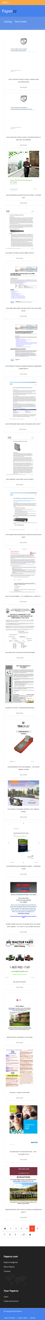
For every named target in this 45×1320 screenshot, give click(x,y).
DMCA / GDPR (22, 1318)
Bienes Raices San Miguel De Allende (19, 1037)
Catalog (8, 21)
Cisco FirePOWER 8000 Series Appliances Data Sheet (23, 424)
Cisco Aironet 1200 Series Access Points (20, 479)
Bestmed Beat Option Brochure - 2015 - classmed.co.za (23, 1153)
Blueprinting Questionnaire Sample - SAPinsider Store (23, 867)
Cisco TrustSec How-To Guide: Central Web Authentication (23, 80)
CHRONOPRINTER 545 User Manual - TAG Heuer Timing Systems (23, 768)
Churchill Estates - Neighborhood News (19, 708)
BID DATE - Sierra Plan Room (19, 1092)
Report (32, 1318)
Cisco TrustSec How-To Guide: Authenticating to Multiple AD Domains (23, 138)
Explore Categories (11, 1262)
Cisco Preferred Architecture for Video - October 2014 (23, 196)
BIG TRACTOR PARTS (19, 982)
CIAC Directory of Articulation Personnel (20, 652)
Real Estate (20, 21)
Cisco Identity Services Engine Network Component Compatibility (23, 367)
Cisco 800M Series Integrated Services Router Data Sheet (24, 536)
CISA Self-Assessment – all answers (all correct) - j (23, 596)
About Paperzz (9, 1267)
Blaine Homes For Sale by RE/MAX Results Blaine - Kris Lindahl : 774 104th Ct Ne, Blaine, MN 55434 (23, 925)
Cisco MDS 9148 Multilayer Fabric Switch (19, 253)
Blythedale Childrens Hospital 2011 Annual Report (23, 810)
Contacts (7, 1271)
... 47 (22, 1234)
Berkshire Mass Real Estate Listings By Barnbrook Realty (23, 1211)
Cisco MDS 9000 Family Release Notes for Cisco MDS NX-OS (23, 309)
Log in (6, 1296)
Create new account (11, 1301)
